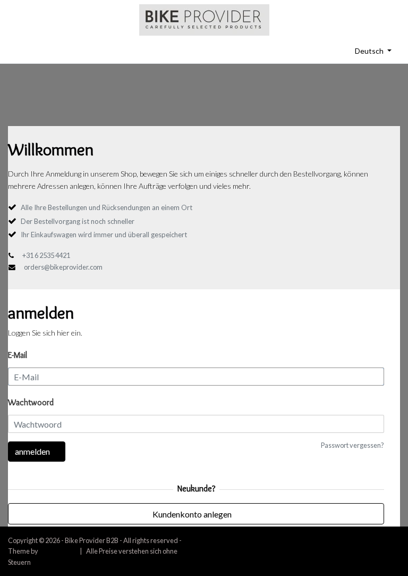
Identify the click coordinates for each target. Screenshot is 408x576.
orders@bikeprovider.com (63, 267)
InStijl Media (57, 551)
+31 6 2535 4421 (46, 255)
